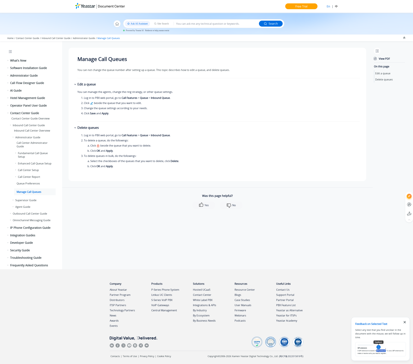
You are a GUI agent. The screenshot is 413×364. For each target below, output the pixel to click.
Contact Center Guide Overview (30, 118)
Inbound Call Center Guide (56, 38)
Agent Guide (22, 207)
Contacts (115, 356)
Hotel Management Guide (27, 98)
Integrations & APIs (204, 305)
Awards (114, 320)
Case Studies (242, 300)
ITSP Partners (118, 305)
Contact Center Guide (27, 38)
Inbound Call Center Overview (32, 130)
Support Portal (403, 211)
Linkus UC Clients (161, 295)
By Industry (200, 310)
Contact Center (202, 295)
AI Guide (16, 90)
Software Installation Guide (28, 68)
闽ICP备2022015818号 (291, 356)
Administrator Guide (84, 38)
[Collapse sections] (404, 38)
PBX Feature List (286, 305)
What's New (18, 60)
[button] (8, 60)
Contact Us (283, 289)
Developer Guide (21, 243)
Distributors (117, 300)
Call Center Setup (28, 170)
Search (273, 23)
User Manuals (243, 305)
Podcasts (240, 320)
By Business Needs (204, 320)
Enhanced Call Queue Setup (34, 163)
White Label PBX (202, 300)
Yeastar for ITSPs (286, 315)
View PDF (384, 58)
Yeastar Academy (286, 320)
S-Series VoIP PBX (161, 300)
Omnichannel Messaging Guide (31, 220)
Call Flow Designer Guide (27, 83)
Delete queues (384, 79)
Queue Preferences (28, 183)
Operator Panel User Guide (28, 105)
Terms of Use (130, 356)
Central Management (164, 310)
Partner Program (120, 295)
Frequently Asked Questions (29, 265)
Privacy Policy (147, 356)
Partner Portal (285, 300)
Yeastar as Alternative (289, 310)
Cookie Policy (164, 356)
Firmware (240, 310)
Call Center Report (29, 177)
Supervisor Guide (25, 200)
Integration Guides (22, 235)
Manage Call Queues (108, 38)
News (113, 315)
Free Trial (301, 6)
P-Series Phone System (165, 289)
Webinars (240, 315)
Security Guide (20, 250)
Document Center (111, 6)
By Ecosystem (201, 315)
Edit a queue (382, 73)
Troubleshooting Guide (25, 258)
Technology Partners (122, 310)
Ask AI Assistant (403, 193)
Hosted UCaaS (201, 289)
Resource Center (245, 289)
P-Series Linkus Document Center (403, 202)
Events (114, 326)
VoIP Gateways (160, 305)
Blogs (238, 295)
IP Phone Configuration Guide (30, 228)
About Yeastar (118, 289)
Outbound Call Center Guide (30, 213)
